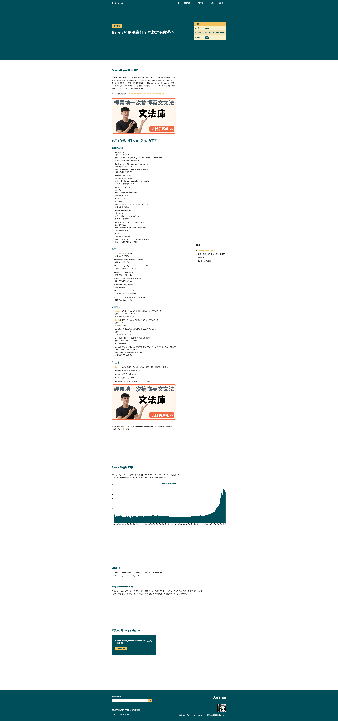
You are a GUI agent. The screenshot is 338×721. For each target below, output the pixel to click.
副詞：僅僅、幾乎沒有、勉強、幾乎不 (211, 254)
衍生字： (201, 258)
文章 (212, 3)
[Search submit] (150, 700)
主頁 (177, 3)
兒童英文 (200, 3)
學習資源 (187, 3)
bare (117, 367)
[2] (144, 133)
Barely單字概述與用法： (206, 251)
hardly (117, 320)
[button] (117, 26)
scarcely (118, 311)
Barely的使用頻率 (204, 261)
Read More (121, 649)
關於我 (221, 3)
